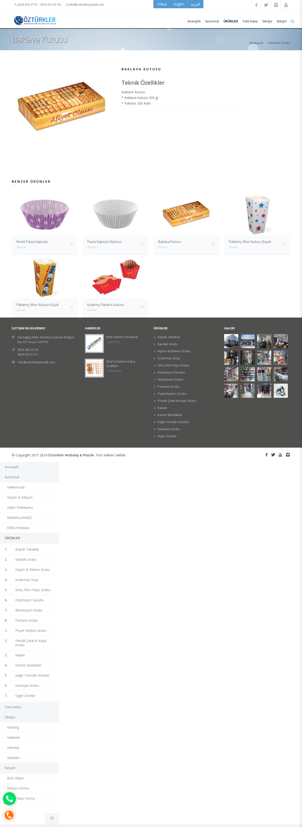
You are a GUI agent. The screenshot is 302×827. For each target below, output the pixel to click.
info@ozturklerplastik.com (36, 362)
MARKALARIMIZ (19, 517)
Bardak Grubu (167, 344)
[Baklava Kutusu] (186, 214)
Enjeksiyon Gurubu (171, 372)
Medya (267, 21)
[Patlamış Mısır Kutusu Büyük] (257, 214)
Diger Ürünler (167, 436)
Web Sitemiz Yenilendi (122, 337)
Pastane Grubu (279, 43)
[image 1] (62, 105)
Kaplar (162, 408)
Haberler (13, 737)
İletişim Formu (18, 788)
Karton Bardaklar (169, 415)
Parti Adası (250, 21)
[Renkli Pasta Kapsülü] (45, 214)
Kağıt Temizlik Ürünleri (173, 422)
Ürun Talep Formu (21, 798)
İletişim (282, 21)
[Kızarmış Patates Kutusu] (116, 276)
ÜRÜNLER (230, 21)
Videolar (13, 747)
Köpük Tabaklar (168, 337)
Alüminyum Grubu (170, 379)
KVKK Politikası (18, 528)
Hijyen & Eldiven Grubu (173, 351)
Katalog (13, 727)
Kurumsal (212, 21)
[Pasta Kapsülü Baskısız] (116, 214)
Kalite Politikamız (20, 507)
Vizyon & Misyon (20, 497)
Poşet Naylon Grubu (171, 393)
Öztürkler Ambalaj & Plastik (71, 455)
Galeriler (13, 757)
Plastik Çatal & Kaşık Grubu (176, 401)
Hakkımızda (16, 487)
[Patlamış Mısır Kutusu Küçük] (45, 276)
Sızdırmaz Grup (168, 358)
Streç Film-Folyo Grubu (173, 365)
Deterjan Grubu (168, 429)
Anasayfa (194, 21)
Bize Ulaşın (15, 778)
